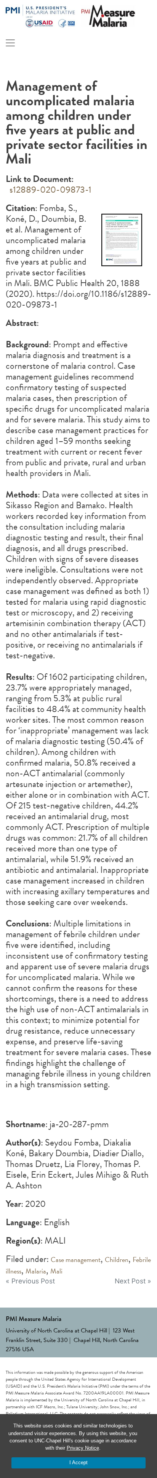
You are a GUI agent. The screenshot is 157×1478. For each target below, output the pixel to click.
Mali (56, 1271)
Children (116, 1259)
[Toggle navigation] (10, 43)
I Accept (78, 1462)
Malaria (36, 1271)
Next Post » (133, 1281)
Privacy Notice (83, 1448)
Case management (76, 1259)
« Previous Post (30, 1281)
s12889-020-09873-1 (48, 189)
